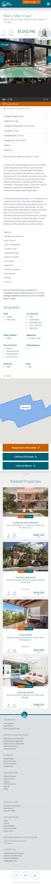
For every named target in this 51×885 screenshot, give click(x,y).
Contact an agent (30, 2)
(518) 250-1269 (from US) (13, 856)
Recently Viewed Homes (12, 806)
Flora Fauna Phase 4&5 (25, 522)
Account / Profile (9, 811)
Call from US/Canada (23, 456)
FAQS (6, 821)
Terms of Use (8, 831)
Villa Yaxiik (25, 635)
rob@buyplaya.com (10, 861)
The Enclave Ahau (25, 577)
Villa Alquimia (25, 692)
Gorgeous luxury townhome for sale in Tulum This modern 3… (25, 638)
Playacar (7, 781)
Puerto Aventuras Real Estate (14, 744)
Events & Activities (10, 764)
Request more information (24, 447)
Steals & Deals (8, 726)
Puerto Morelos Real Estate (13, 741)
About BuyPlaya (9, 826)
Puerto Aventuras (10, 784)
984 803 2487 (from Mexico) (14, 853)
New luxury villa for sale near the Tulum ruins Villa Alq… (25, 696)
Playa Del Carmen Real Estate (14, 738)
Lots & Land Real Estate (12, 729)
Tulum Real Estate (10, 749)
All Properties (8, 723)
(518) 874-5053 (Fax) (11, 858)
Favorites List (8, 808)
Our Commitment (10, 828)
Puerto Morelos (9, 779)
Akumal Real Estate (10, 746)
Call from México (24, 465)
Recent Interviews (10, 761)
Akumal (6, 786)
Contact (6, 823)
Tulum (6, 789)
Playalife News (9, 766)
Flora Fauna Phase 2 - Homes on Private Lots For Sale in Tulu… (25, 526)
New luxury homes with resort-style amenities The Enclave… (25, 581)
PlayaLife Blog (8, 759)
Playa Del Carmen (10, 776)
